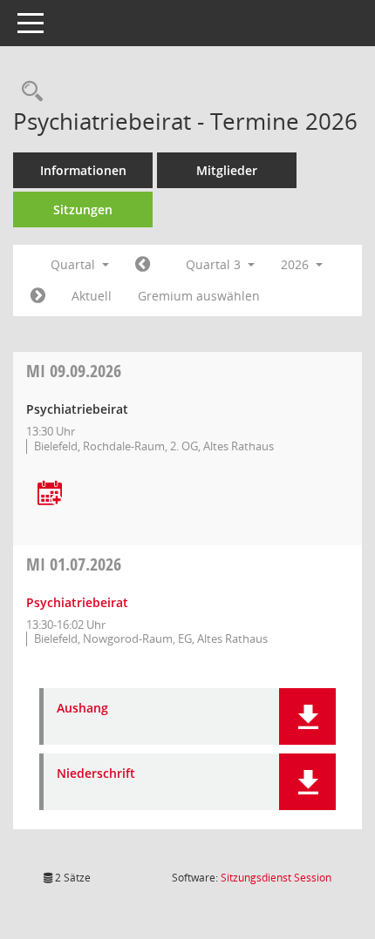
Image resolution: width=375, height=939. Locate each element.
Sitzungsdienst (276, 877)
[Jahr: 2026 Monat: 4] (142, 264)
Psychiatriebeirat (77, 602)
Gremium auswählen (199, 295)
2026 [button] (296, 264)
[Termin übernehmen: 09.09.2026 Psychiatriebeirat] (49, 494)
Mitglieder (226, 170)
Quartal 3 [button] (215, 264)
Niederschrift (96, 774)
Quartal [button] (75, 264)
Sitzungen (82, 209)
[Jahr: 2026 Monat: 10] (37, 296)
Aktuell (92, 295)
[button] (307, 716)
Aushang (82, 708)
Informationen (83, 170)
